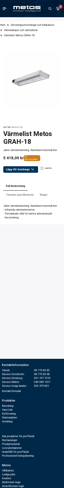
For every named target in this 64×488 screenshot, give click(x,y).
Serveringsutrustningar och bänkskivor (32, 24)
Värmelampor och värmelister (21, 30)
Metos (6, 465)
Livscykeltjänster (12, 447)
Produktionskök (11, 444)
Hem (2, 24)
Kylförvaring (9, 413)
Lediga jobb (8, 474)
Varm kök (7, 409)
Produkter (8, 400)
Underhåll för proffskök (15, 451)
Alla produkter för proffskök (18, 436)
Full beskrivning (15, 186)
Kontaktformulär (11, 391)
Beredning (7, 405)
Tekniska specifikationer (20, 194)
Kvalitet (6, 478)
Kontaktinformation (15, 365)
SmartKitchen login (13, 486)
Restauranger (9, 440)
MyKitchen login (11, 482)
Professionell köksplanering (18, 455)
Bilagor (44, 194)
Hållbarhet (8, 470)
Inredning (7, 421)
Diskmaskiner (9, 417)
